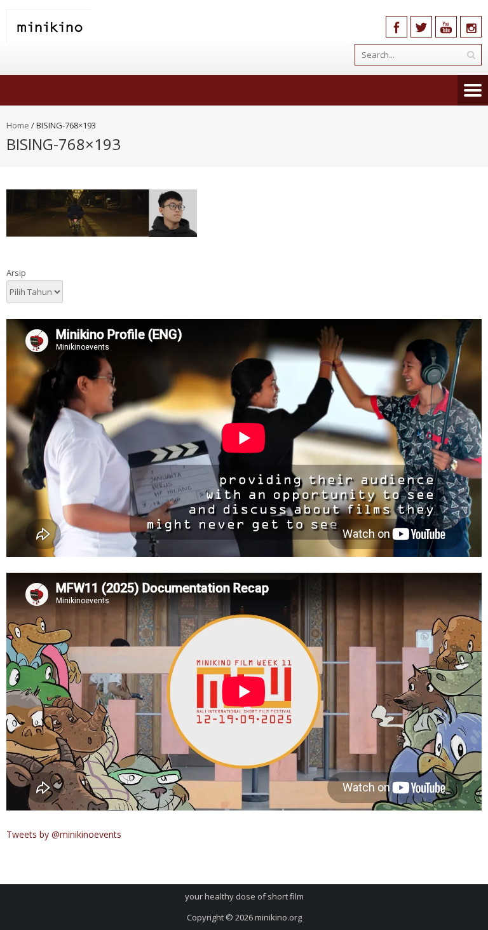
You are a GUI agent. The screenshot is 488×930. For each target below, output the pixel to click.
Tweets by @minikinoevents (63, 834)
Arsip (16, 272)
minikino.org (278, 917)
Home (17, 125)
